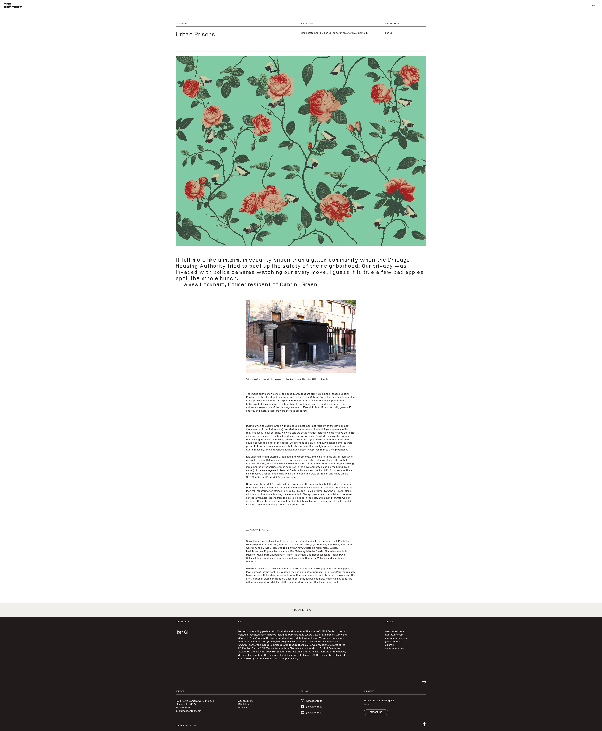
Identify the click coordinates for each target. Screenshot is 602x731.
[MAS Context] (13, 5)
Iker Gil (388, 32)
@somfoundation (394, 648)
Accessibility (245, 700)
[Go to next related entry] (424, 681)
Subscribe (376, 712)
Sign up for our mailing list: (379, 700)
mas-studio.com (394, 634)
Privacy (242, 707)
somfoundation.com (396, 638)
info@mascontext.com (188, 710)
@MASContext (393, 641)
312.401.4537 (183, 707)
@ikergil (389, 644)
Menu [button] (595, 5)
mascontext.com (394, 631)
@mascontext (314, 700)
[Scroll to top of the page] (425, 724)
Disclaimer (244, 704)
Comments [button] (299, 610)
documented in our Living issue (264, 429)
